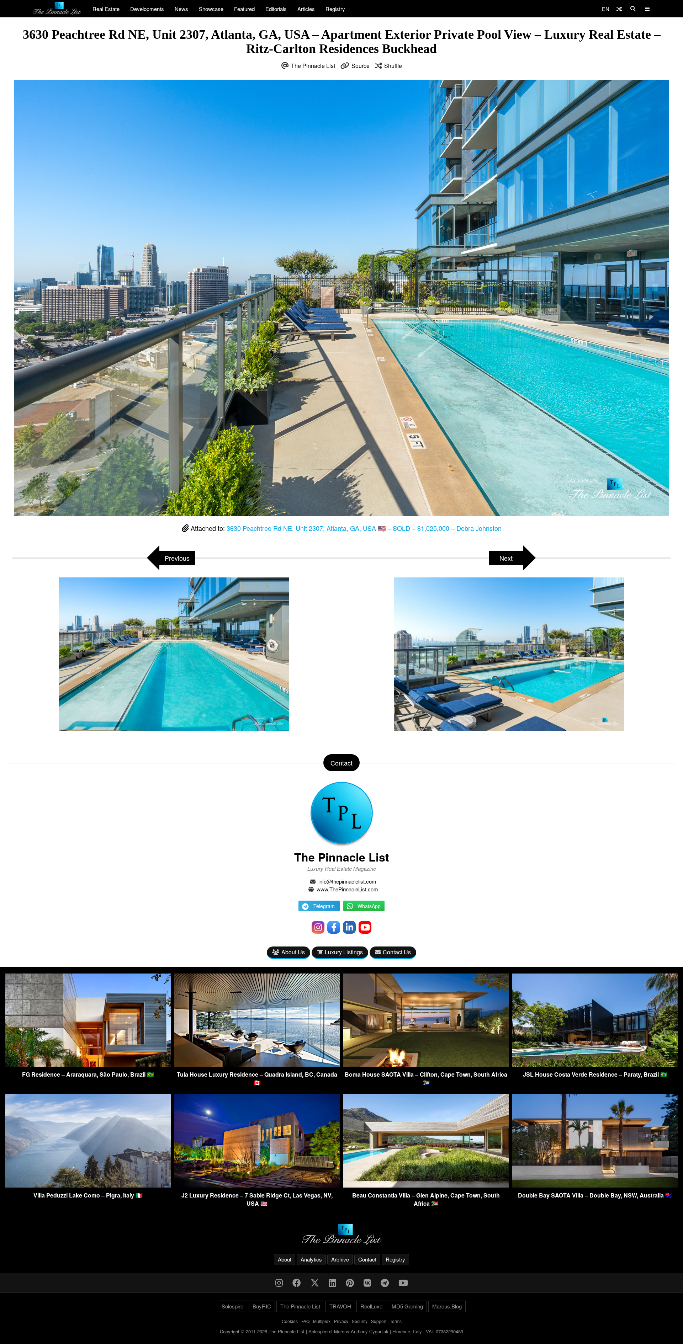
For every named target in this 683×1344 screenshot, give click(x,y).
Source (360, 66)
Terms (396, 1321)
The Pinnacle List (313, 66)
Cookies (290, 1321)
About (284, 1259)
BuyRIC (262, 1306)
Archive (340, 1259)
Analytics (311, 1259)
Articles (306, 8)
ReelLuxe (371, 1306)
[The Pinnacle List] (341, 1234)
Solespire (232, 1306)
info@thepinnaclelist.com (347, 881)
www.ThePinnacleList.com (347, 889)
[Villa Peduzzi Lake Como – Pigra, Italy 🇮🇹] (88, 1185)
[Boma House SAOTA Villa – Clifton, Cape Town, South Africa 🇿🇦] (426, 1064)
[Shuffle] (619, 8)
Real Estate (106, 8)
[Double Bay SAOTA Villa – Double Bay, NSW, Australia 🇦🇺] (595, 1185)
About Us (293, 952)
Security (359, 1321)
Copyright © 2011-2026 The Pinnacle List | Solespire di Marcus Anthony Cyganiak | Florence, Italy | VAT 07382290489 (341, 1331)
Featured (244, 8)
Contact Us (397, 952)
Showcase (211, 8)
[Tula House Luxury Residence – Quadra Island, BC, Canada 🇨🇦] (257, 1064)
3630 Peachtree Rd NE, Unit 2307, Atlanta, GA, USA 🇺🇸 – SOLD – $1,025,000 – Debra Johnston (364, 528)
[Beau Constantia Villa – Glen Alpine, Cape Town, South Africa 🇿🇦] (426, 1185)
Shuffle (393, 66)
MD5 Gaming (407, 1306)
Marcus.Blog (447, 1306)
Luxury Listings (344, 952)
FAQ (305, 1321)
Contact (367, 1259)
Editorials (276, 8)
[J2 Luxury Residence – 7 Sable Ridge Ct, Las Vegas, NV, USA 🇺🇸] (257, 1185)
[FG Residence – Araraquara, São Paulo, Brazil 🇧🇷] (88, 1064)
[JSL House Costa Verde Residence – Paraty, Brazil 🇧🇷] (595, 1064)
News (181, 8)
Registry (335, 8)
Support (378, 1321)
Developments (147, 8)
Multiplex (321, 1321)
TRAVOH (340, 1306)
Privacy (341, 1321)
